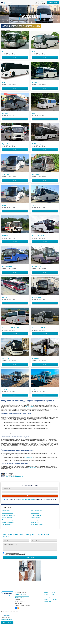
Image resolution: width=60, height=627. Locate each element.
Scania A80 (5, 174)
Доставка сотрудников (7, 517)
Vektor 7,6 (5, 389)
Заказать (15, 57)
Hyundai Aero (36, 174)
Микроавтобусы (47, 597)
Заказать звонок (53, 2)
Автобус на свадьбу (6, 510)
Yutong (34, 205)
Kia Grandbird (36, 82)
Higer (33, 52)
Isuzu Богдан (36, 113)
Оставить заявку (30, 557)
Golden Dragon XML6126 (39, 328)
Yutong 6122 (5, 358)
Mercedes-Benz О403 (38, 236)
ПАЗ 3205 (5, 236)
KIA (3, 52)
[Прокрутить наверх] (5, 623)
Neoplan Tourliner (37, 297)
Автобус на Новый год (36, 515)
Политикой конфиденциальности (26, 499)
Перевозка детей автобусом (8, 515)
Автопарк (46, 592)
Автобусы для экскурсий (36, 510)
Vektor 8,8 (35, 389)
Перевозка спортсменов (36, 519)
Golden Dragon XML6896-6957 (10, 328)
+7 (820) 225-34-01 (41, 2)
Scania (4, 205)
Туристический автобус (7, 524)
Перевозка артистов (35, 517)
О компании (54, 599)
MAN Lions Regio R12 (38, 144)
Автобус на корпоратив (7, 513)
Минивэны (46, 599)
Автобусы (46, 594)
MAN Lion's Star (36, 266)
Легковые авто (47, 601)
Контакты (54, 597)
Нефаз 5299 (35, 358)
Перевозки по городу (35, 513)
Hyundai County (6, 144)
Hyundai (4, 297)
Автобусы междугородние (8, 522)
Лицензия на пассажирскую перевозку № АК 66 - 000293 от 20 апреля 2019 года (22, 596)
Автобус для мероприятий (36, 524)
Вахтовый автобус (35, 522)
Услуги (53, 592)
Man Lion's (5, 113)
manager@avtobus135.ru (7, 619)
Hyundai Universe (7, 266)
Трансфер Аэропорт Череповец (9, 519)
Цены (53, 594)
